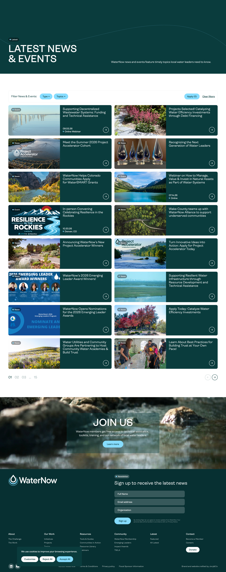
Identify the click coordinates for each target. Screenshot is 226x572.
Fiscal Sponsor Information (131, 566)
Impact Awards (121, 546)
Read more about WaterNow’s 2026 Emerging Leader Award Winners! (60, 287)
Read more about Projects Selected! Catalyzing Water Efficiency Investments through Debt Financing (166, 120)
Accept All (65, 559)
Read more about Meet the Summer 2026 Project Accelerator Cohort (60, 153)
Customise (29, 559)
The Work (12, 543)
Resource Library (88, 546)
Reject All (47, 559)
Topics (47, 546)
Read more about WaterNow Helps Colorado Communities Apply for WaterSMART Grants (60, 187)
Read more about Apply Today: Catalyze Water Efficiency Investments (166, 320)
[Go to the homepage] (32, 480)
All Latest (154, 543)
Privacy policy (108, 566)
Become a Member (194, 539)
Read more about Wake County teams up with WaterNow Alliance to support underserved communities (166, 220)
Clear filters (208, 96)
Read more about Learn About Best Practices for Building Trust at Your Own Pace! (166, 353)
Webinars (84, 550)
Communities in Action (90, 543)
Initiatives (48, 539)
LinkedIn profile (11, 566)
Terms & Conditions (89, 566)
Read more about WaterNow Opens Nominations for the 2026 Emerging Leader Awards (60, 320)
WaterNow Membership (125, 539)
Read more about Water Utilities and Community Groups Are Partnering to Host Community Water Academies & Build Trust (60, 353)
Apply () (192, 96)
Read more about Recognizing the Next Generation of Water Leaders (166, 153)
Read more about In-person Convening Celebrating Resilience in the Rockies (60, 220)
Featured (154, 539)
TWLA (117, 550)
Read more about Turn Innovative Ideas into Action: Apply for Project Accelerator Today (166, 253)
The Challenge (14, 539)
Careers (189, 543)
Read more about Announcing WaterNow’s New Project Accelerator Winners (60, 253)
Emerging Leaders (122, 543)
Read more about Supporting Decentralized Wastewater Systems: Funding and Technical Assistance (60, 120)
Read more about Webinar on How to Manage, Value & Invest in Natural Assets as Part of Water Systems (166, 187)
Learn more (113, 444)
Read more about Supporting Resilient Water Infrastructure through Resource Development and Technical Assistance (166, 287)
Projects (48, 543)
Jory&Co (213, 566)
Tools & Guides (87, 539)
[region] (49, 556)
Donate (193, 549)
